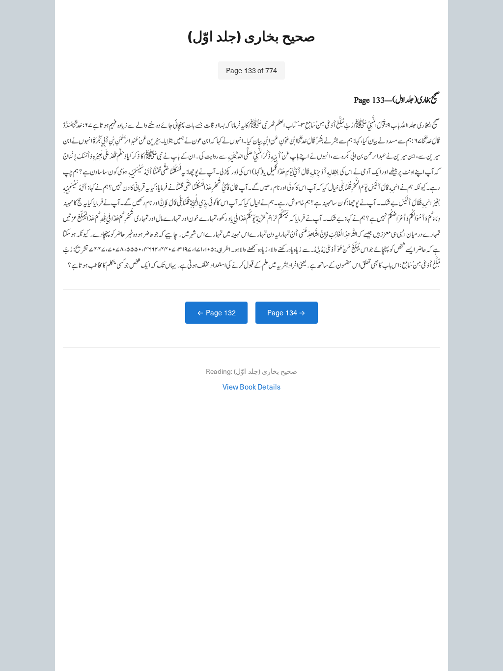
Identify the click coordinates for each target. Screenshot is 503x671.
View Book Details (252, 386)
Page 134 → (286, 312)
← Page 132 (216, 312)
